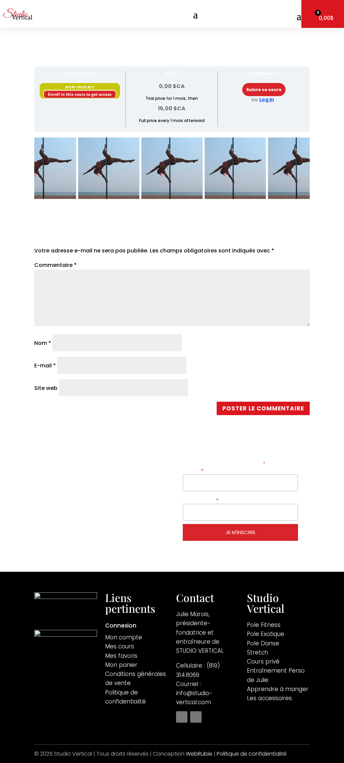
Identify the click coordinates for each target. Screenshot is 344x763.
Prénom (193, 470)
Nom (42, 343)
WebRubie (199, 754)
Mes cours (119, 646)
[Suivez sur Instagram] (196, 717)
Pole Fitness (264, 625)
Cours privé (263, 661)
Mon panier (121, 665)
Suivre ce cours (264, 89)
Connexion (120, 626)
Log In (266, 99)
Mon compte (123, 637)
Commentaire (55, 265)
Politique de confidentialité (252, 754)
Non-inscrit (80, 87)
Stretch (257, 652)
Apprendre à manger (277, 689)
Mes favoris (121, 656)
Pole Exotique (265, 634)
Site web (45, 388)
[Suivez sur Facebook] (181, 717)
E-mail (45, 365)
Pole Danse (263, 643)
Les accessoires (269, 698)
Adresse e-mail (201, 499)
